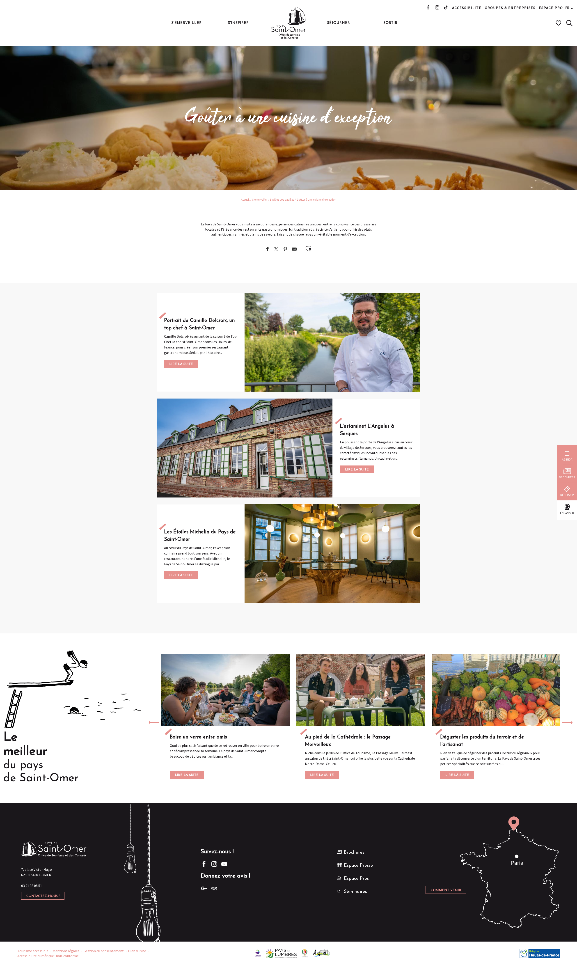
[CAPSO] (257, 953)
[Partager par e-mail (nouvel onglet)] (294, 249)
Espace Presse (358, 865)
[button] (569, 23)
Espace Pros (356, 878)
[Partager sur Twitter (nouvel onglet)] (276, 249)
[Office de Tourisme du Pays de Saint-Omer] (288, 23)
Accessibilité (466, 7)
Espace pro (551, 7)
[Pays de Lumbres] (281, 953)
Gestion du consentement (104, 951)
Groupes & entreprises (510, 7)
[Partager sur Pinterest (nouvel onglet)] (285, 249)
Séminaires (355, 891)
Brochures (354, 852)
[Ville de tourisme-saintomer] (304, 953)
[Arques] (322, 953)
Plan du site (137, 951)
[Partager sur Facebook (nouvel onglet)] (267, 249)
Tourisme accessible (32, 951)
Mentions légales (66, 951)
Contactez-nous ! (43, 896)
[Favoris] (559, 23)
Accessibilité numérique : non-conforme (48, 956)
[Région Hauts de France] (540, 953)
